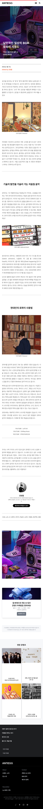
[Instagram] (23, 805)
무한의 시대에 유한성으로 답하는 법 (31, 715)
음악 (26, 517)
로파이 (13, 517)
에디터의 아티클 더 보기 (21, 506)
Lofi (7, 517)
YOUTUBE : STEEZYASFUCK (21, 434)
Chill (3, 517)
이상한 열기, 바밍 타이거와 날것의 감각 (11, 679)
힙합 (39, 517)
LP (9, 517)
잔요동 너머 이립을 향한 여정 (11, 715)
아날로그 (22, 517)
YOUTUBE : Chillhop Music (21, 431)
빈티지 (17, 517)
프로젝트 (35, 517)
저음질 (30, 517)
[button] (36, 3)
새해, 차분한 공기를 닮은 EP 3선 (31, 679)
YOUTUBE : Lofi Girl (21, 428)
